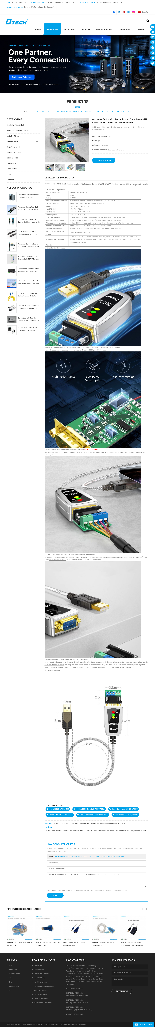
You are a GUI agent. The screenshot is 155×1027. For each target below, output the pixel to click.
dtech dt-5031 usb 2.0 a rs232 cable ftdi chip (74, 944)
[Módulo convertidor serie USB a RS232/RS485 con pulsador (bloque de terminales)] (11, 283)
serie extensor (12, 141)
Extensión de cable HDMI (43, 1003)
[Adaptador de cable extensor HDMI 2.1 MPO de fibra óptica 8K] (11, 246)
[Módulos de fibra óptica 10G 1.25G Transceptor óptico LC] (11, 308)
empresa (140, 29)
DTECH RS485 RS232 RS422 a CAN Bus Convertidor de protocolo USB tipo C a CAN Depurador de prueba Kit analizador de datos (28, 329)
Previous (142, 909)
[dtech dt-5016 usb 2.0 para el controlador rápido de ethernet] (105, 927)
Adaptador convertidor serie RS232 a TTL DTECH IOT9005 (28, 208)
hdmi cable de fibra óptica (44, 986)
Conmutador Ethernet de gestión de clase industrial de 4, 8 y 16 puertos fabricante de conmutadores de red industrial (29, 221)
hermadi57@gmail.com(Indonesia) (39, 7)
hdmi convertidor (40, 982)
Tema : (86, 856)
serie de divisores (14, 136)
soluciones (69, 29)
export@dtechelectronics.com (61, 2)
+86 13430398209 (76, 989)
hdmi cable (38, 966)
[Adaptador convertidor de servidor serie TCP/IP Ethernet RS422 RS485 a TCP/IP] (11, 259)
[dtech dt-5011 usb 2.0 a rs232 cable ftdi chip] (48, 927)
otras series (12, 168)
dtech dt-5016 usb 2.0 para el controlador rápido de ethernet (103, 944)
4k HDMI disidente (40, 990)
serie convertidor (14, 147)
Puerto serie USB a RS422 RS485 (61, 815)
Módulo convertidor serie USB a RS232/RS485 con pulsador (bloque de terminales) (28, 282)
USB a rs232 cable (40, 998)
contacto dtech (14, 974)
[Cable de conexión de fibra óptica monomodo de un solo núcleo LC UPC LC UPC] (11, 296)
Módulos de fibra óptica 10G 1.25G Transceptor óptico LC (28, 307)
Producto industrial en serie (18, 130)
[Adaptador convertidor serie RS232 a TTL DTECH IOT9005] (11, 209)
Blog (10, 982)
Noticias (86, 29)
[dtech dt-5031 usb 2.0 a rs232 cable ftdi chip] (76, 927)
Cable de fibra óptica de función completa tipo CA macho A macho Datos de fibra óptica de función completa (28, 233)
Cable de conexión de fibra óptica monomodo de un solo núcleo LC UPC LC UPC (28, 294)
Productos (52, 29)
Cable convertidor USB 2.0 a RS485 (125, 809)
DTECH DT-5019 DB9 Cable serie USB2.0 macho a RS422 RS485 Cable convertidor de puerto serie (89, 856)
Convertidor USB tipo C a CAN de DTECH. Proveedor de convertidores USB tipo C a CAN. (28, 319)
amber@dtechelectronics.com (109, 2)
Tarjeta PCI (11, 163)
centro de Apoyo (104, 29)
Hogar (38, 29)
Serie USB (10, 179)
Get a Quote (124, 29)
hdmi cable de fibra (41, 974)
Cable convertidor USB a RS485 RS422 (94, 815)
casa (10, 966)
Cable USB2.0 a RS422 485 (59, 809)
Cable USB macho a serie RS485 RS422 (90, 809)
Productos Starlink (14, 152)
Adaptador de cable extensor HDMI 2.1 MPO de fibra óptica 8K (28, 245)
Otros (9, 174)
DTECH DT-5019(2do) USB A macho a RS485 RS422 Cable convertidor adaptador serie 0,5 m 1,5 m (89, 824)
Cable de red (12, 158)
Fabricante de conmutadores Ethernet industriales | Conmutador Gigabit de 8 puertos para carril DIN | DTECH (28, 196)
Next (146, 909)
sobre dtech (12, 970)
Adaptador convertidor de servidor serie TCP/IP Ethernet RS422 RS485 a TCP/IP (28, 257)
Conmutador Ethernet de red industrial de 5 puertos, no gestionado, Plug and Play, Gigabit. (28, 270)
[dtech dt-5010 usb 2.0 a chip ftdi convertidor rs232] (20, 927)
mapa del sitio (13, 986)
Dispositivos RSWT (40, 994)
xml (9, 990)
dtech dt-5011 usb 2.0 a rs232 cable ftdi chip (46, 944)
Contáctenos (102, 160)
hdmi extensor (39, 970)
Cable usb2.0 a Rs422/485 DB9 (127, 815)
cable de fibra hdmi (15, 125)
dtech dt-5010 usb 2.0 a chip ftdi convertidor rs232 (19, 944)
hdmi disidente (39, 978)
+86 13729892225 (18, 2)
